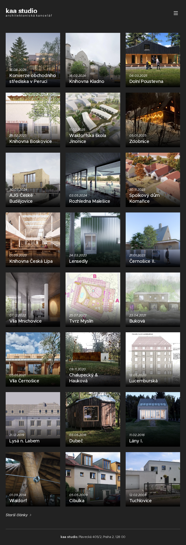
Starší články (17, 515)
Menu (175, 12)
